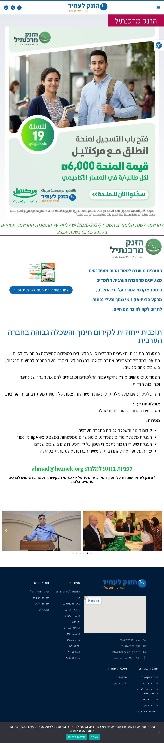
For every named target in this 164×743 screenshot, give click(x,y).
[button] (159, 45)
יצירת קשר (74, 645)
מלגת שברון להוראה (147, 711)
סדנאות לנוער (41, 603)
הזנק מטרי (121, 677)
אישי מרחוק (120, 683)
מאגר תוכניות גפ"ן (70, 603)
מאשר (94, 737)
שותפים (76, 621)
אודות (77, 597)
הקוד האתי (74, 651)
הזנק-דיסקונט (72, 615)
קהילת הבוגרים (72, 627)
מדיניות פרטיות (72, 658)
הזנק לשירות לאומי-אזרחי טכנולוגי (147, 691)
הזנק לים (44, 609)
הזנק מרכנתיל (150, 699)
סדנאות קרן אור (71, 609)
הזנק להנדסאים (149, 683)
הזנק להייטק (151, 705)
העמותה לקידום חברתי (68, 591)
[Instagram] (13, 7)
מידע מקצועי (73, 639)
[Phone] (6, 7)
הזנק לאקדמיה (150, 677)
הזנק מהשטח (73, 633)
